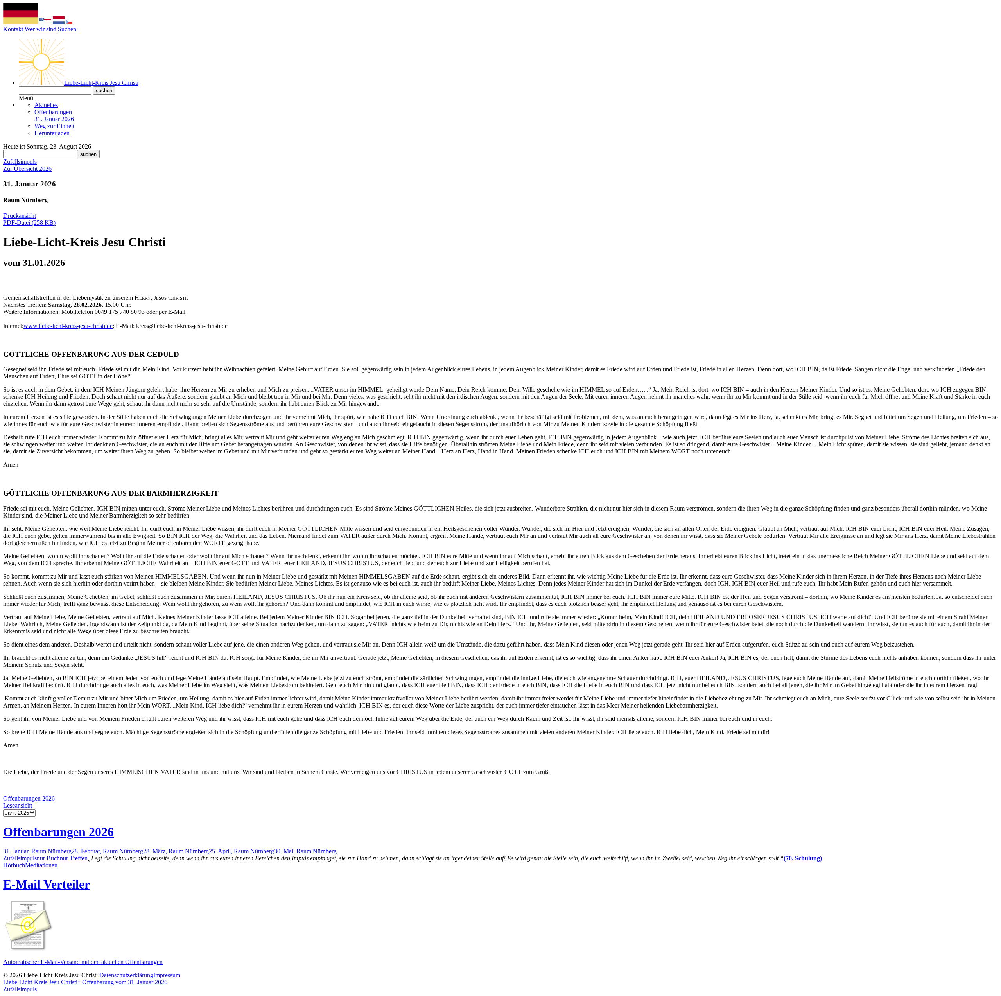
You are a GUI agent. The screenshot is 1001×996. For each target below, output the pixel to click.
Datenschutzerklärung (126, 975)
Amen (10, 464)
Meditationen (41, 865)
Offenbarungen (54, 115)
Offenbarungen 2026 (29, 798)
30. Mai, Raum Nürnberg (305, 851)
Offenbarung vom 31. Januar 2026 (122, 982)
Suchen (67, 29)
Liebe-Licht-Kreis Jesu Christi (40, 982)
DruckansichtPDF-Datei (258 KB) (29, 219)
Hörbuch (14, 865)
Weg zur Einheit (54, 126)
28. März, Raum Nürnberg (176, 851)
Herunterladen (52, 133)
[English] (45, 22)
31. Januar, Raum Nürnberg (37, 851)
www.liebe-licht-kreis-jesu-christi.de (68, 325)
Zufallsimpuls (20, 161)
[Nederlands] (59, 22)
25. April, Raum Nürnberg (241, 851)
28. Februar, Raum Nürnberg (107, 851)
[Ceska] (69, 22)
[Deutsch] (20, 22)
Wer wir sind (40, 29)
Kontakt (13, 29)
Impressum (166, 975)
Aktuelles (46, 105)
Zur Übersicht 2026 (27, 168)
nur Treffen (74, 858)
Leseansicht (17, 805)
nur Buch (48, 858)
